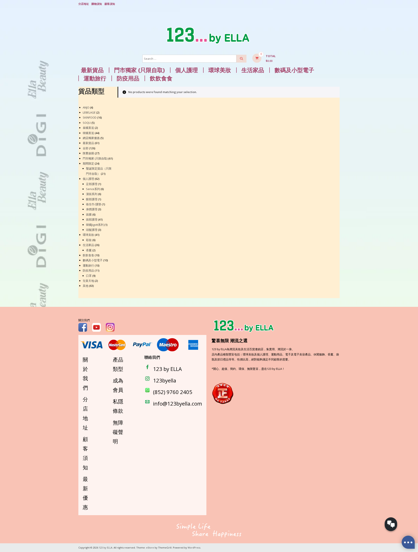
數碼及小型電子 (294, 70)
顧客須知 (109, 4)
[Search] (241, 59)
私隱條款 (118, 406)
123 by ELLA (167, 368)
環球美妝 (219, 70)
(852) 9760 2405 (172, 392)
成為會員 (118, 385)
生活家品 (252, 70)
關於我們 (85, 373)
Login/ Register (337, 4)
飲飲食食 (161, 78)
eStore (150, 547)
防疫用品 (128, 78)
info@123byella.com (177, 403)
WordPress (194, 547)
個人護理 (186, 70)
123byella (164, 380)
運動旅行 (95, 78)
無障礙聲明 (118, 432)
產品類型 (118, 364)
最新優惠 (85, 493)
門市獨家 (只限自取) (139, 70)
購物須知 (96, 4)
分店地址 (83, 4)
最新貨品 (92, 70)
